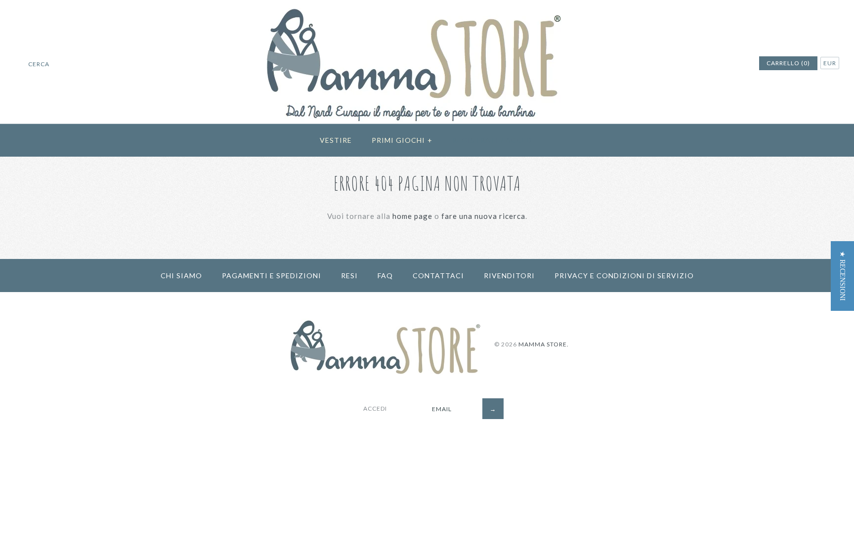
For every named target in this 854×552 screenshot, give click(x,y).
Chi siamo (181, 275)
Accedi (520, 140)
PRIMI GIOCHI (402, 140)
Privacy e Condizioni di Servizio (624, 275)
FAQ (385, 275)
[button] (842, 276)
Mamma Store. (543, 344)
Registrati (475, 140)
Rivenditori (509, 275)
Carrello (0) (788, 63)
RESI (349, 275)
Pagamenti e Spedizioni (271, 275)
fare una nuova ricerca (483, 216)
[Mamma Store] (427, 5)
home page (412, 216)
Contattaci (438, 275)
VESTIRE (336, 140)
